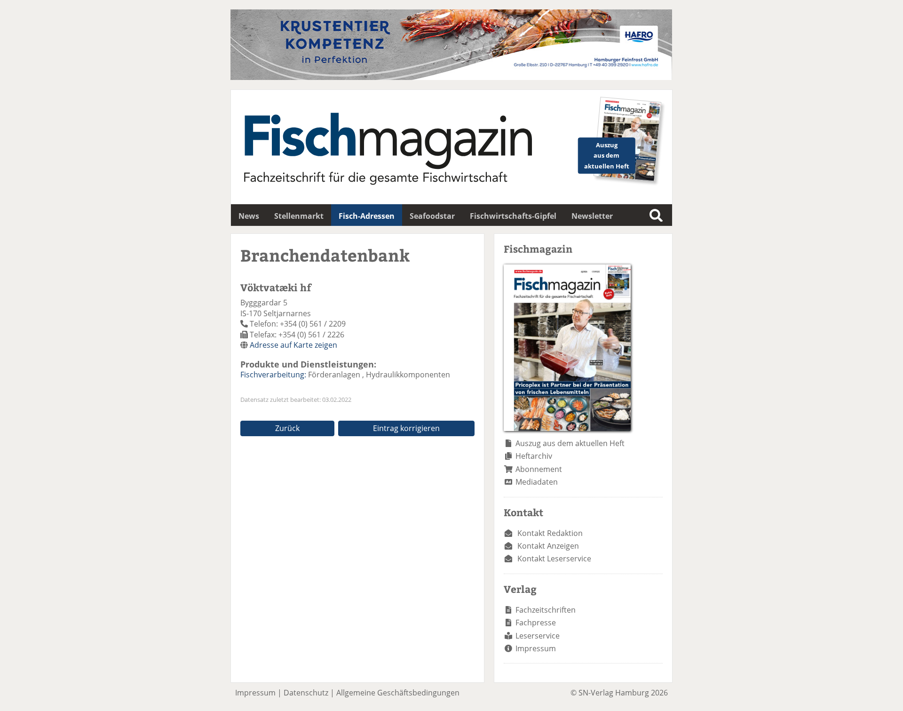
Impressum (535, 648)
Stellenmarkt (299, 216)
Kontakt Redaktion (550, 533)
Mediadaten (536, 482)
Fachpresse (535, 622)
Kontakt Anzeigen (548, 546)
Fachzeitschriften (545, 610)
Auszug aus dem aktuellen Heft (570, 443)
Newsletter (592, 216)
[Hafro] (451, 77)
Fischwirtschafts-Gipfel (513, 216)
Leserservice (537, 636)
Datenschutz (306, 692)
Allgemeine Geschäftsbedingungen (397, 692)
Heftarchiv (533, 456)
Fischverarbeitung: (273, 374)
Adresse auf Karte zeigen (293, 345)
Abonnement (538, 469)
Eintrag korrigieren (406, 428)
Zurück (287, 428)
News (248, 216)
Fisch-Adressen (367, 216)
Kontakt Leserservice (554, 558)
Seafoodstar (432, 216)
